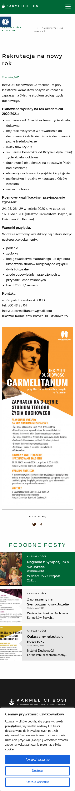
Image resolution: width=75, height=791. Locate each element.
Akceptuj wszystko (38, 759)
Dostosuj (37, 770)
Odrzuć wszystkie (37, 782)
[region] (37, 749)
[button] (5, 22)
